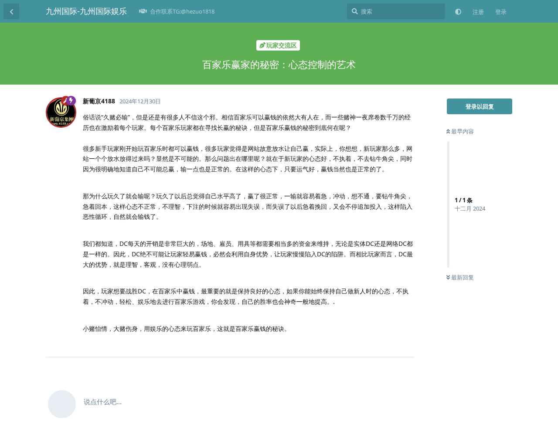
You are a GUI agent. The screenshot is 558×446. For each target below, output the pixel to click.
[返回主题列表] (11, 11)
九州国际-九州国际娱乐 (86, 11)
